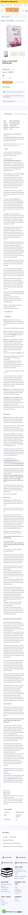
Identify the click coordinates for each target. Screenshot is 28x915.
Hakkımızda (17, 901)
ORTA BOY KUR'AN (19, 869)
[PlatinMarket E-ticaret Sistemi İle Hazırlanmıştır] (9, 912)
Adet (3, 75)
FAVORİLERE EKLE (20, 82)
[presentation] (1, 54)
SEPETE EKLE (7, 82)
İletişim (16, 899)
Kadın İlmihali (13, 837)
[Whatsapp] (3, 911)
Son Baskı (5, 837)
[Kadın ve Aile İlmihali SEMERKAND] (14, 36)
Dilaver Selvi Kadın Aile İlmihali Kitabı (12, 843)
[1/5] (3, 66)
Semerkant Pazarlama (8, 840)
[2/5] (4, 66)
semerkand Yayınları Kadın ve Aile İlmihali (13, 846)
